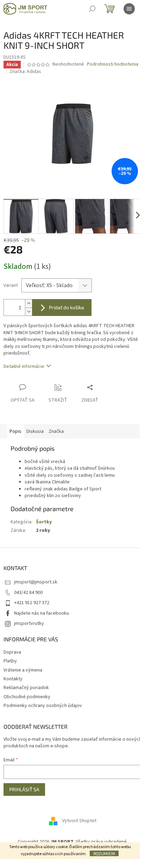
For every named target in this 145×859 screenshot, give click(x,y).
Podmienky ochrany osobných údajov (43, 705)
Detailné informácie (24, 366)
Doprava (12, 652)
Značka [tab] (56, 431)
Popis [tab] (15, 431)
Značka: (25, 71)
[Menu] (129, 9)
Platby (10, 661)
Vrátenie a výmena (23, 670)
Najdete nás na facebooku (41, 613)
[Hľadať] (92, 9)
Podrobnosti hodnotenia (112, 64)
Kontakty (13, 678)
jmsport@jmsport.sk (35, 582)
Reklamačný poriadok (26, 687)
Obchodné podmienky (27, 696)
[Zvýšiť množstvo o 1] (28, 303)
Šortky (44, 522)
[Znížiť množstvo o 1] (28, 312)
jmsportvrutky (29, 623)
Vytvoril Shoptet (79, 821)
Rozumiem (104, 853)
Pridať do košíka (66, 307)
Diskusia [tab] (35, 431)
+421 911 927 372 (31, 602)
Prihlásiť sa (24, 789)
